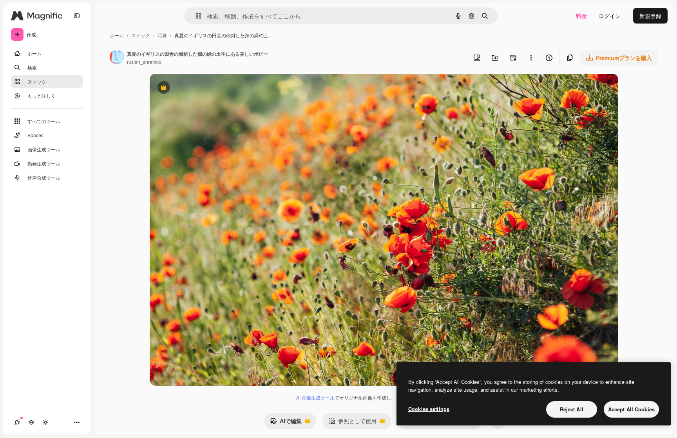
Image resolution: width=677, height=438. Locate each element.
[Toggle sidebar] (77, 15)
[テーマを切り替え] (45, 422)
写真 (162, 35)
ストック (140, 35)
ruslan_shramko (144, 61)
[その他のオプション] (531, 57)
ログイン (610, 16)
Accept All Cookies (631, 409)
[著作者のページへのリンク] (117, 57)
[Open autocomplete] (195, 16)
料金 (581, 16)
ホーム (117, 35)
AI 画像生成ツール (315, 397)
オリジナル (203, 88)
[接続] (17, 422)
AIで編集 (286, 423)
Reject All (571, 409)
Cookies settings (428, 409)
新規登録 (650, 16)
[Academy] (31, 422)
